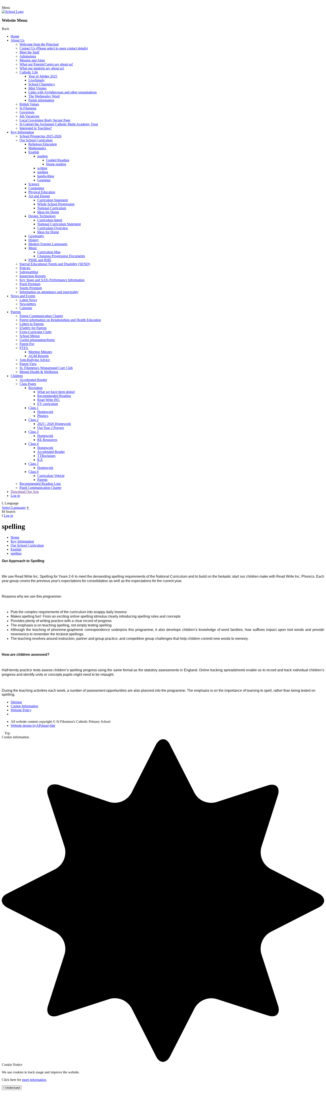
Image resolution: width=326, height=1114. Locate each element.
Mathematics (37, 148)
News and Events (23, 296)
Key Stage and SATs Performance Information (52, 280)
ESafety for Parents (33, 328)
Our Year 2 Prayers (50, 428)
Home (15, 36)
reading (42, 156)
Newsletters (28, 304)
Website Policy (21, 710)
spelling (42, 172)
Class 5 (33, 464)
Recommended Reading (54, 396)
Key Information (22, 132)
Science (33, 184)
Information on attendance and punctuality (49, 292)
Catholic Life (29, 72)
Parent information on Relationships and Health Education (60, 320)
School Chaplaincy (41, 84)
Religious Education (42, 144)
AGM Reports (38, 356)
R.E (40, 460)
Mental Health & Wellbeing (39, 372)
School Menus (30, 336)
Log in (15, 496)
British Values (29, 104)
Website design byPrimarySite (33, 725)
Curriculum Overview (52, 228)
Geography (36, 236)
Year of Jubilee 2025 (42, 76)
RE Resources (47, 440)
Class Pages (28, 384)
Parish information (41, 100)
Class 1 (33, 408)
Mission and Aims (32, 60)
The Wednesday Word (44, 96)
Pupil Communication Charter (40, 488)
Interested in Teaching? (36, 128)
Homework (45, 412)
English (33, 152)
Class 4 (33, 444)
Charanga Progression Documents (61, 256)
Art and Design (39, 196)
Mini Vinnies (37, 88)
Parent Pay (27, 344)
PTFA (24, 348)
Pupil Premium (30, 284)
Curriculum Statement (52, 200)
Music (32, 248)
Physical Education (41, 192)
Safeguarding (29, 272)
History (33, 240)
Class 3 (33, 432)
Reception (35, 388)
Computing (36, 188)
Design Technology (42, 216)
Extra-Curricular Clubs (35, 332)
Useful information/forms (37, 340)
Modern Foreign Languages (47, 244)
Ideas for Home (48, 212)
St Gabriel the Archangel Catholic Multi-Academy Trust (59, 124)
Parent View (28, 364)
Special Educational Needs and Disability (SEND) (55, 264)
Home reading (56, 164)
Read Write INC (48, 400)
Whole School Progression (56, 204)
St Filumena (28, 108)
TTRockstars (46, 456)
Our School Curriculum (36, 140)
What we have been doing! (56, 392)
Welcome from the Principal (39, 44)
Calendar (26, 308)
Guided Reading (57, 160)
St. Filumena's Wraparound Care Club (46, 368)
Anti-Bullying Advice (35, 360)
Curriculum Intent (49, 220)
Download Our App (25, 492)
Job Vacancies (29, 116)
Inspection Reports (33, 276)
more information (34, 1080)
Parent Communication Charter (41, 316)
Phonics (42, 416)
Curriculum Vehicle (51, 476)
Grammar (44, 180)
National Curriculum (51, 208)
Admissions (28, 56)
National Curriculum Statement (59, 224)
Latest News (28, 300)
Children (17, 376)
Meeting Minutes (40, 352)
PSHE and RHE (39, 260)
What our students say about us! (42, 68)
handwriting (45, 176)
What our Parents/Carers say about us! (46, 64)
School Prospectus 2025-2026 (40, 136)
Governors (27, 112)
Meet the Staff (29, 52)
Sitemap (16, 702)
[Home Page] (13, 12)
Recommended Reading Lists (40, 484)
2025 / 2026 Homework (54, 424)
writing (42, 168)
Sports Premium (31, 288)
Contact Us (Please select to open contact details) (54, 48)
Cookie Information (24, 706)
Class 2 (33, 420)
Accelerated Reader (33, 380)
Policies (25, 268)
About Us (17, 40)
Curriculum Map (49, 252)
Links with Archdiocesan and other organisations (62, 92)
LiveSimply (36, 80)
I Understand (12, 1087)
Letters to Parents (32, 324)
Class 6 (33, 472)
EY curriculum (47, 404)
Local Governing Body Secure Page (45, 120)
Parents (16, 312)
